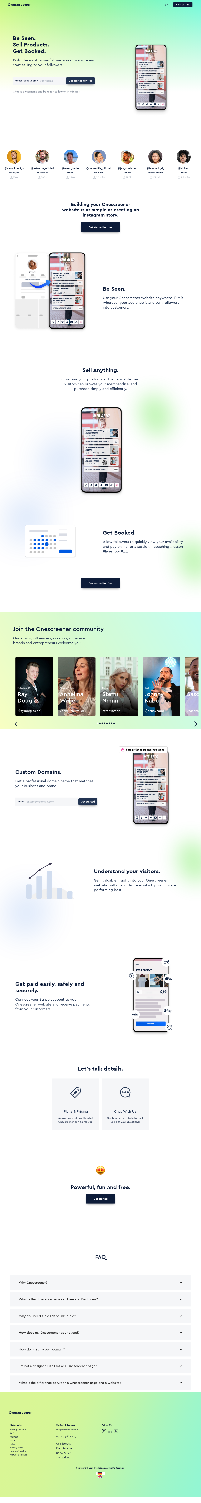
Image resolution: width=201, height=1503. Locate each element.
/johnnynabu (154, 711)
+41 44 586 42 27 (66, 1436)
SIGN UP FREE (183, 4)
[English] (100, 1476)
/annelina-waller (72, 711)
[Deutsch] (100, 1473)
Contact (14, 1436)
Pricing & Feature (18, 1429)
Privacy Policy (17, 1447)
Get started (101, 1198)
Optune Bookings (18, 1454)
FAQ (12, 1433)
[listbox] (100, 1475)
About (13, 1440)
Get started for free (100, 227)
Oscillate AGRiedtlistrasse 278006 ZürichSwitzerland (66, 1450)
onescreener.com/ (26, 80)
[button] (16, 724)
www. (21, 801)
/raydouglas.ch (29, 711)
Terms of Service (18, 1451)
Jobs (12, 1444)
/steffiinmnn (111, 711)
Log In (165, 4)
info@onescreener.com (67, 1429)
